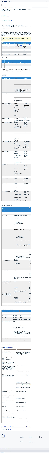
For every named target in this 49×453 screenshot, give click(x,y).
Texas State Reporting (11, 7)
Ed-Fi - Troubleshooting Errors (8, 347)
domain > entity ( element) (21, 212)
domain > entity (21, 79)
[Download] (23, 224)
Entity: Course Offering (5, 16)
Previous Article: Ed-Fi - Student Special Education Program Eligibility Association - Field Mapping (8, 426)
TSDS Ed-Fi (16, 7)
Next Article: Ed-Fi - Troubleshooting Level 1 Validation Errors (24, 426)
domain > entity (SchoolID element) (20, 63)
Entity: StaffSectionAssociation (6, 19)
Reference (3, 44)
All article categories (4, 7)
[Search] (4, 5)
